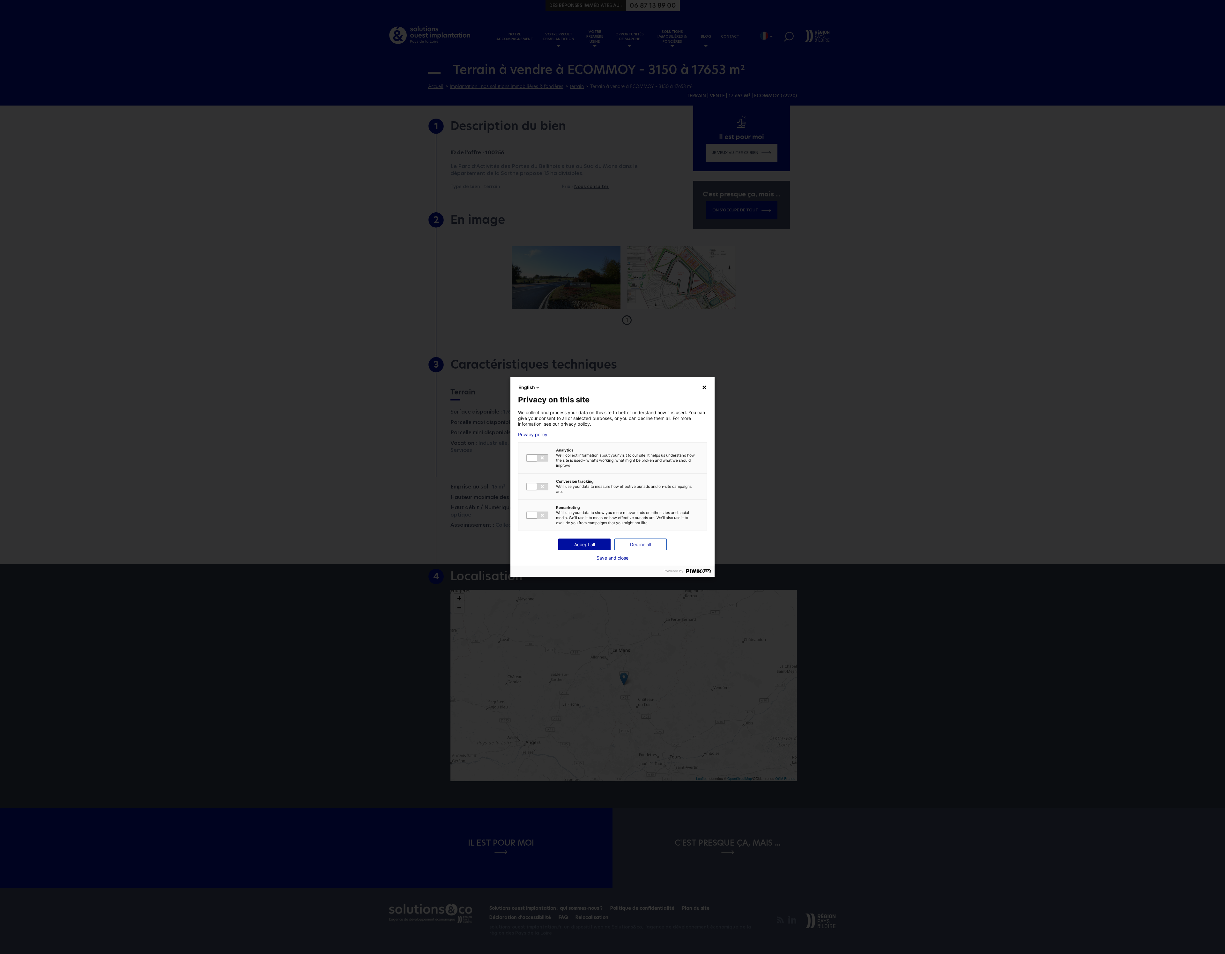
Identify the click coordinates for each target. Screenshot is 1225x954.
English (526, 387)
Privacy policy (532, 434)
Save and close (612, 558)
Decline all (640, 544)
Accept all (584, 544)
